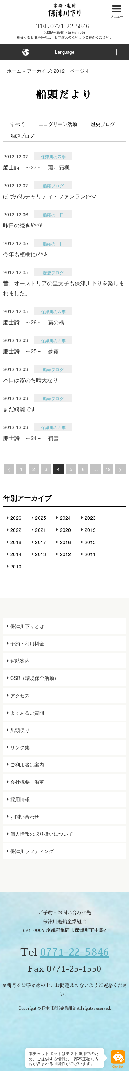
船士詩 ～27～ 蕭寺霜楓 (36, 167)
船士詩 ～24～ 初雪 (31, 438)
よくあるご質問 (27, 712)
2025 (40, 517)
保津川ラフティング (32, 850)
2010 (15, 566)
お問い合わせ (24, 816)
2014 (15, 554)
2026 (15, 517)
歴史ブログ (103, 123)
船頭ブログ (22, 135)
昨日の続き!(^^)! (22, 225)
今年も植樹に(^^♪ (25, 254)
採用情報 (20, 799)
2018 (15, 541)
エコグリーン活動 (58, 123)
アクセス (20, 695)
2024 (65, 517)
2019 (90, 529)
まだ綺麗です (19, 409)
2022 (15, 529)
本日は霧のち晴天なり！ (33, 380)
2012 (65, 554)
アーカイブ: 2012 (46, 70)
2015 (90, 541)
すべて (17, 123)
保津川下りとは (27, 626)
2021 (40, 529)
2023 (90, 517)
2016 (65, 541)
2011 (90, 554)
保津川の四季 (53, 156)
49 (108, 469)
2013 (40, 554)
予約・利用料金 (27, 643)
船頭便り (20, 729)
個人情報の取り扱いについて (41, 833)
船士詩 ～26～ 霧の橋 (33, 322)
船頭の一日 (53, 214)
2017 (40, 541)
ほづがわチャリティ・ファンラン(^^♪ (50, 196)
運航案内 (20, 660)
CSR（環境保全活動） (34, 677)
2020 (65, 529)
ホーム (14, 70)
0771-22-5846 (69, 26)
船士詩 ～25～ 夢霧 (31, 351)
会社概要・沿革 (27, 781)
